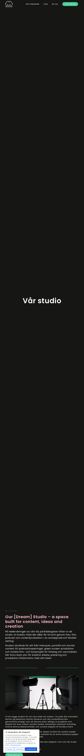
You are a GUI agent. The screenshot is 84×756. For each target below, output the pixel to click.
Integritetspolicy (15, 745)
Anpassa (9, 749)
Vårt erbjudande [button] (32, 4)
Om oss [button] (55, 4)
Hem (6, 611)
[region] (21, 741)
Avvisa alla (19, 749)
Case (45, 4)
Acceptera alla (31, 749)
